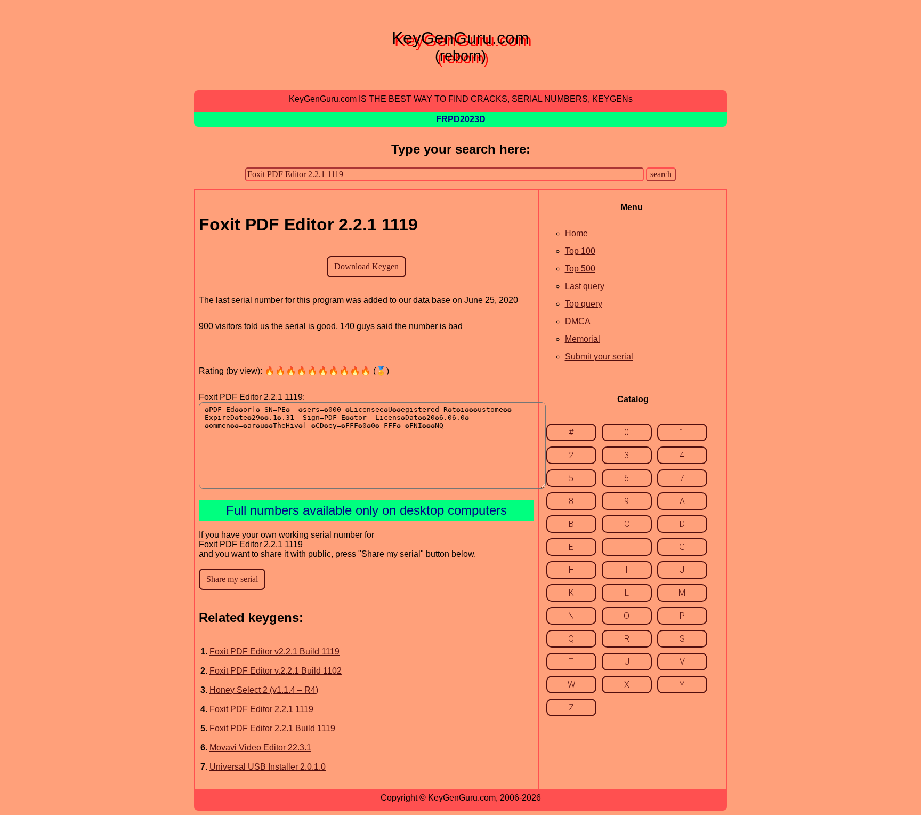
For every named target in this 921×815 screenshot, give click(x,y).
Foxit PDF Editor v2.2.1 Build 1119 (274, 651)
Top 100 (580, 250)
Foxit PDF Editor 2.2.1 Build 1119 (272, 728)
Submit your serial (599, 356)
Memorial (582, 338)
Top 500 (580, 268)
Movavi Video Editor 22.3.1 (260, 747)
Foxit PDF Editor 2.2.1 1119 (261, 709)
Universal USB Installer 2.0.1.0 (267, 766)
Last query (584, 286)
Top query (583, 303)
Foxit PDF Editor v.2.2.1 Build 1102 (275, 670)
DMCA (578, 321)
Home (576, 233)
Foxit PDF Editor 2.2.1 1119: (252, 397)
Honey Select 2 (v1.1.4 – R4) (263, 689)
